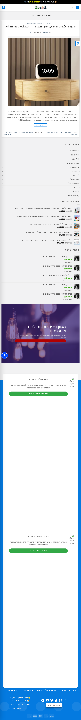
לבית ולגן (76, 175)
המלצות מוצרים (49, 23)
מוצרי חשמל (75, 179)
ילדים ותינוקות (74, 167)
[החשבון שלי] (72, 7)
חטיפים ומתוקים (73, 163)
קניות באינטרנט (31, 23)
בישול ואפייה (75, 151)
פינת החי (76, 192)
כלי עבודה (76, 171)
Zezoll (12, 709)
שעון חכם (9, 132)
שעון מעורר (74, 135)
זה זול (32, 33)
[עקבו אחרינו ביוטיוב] (47, 700)
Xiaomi (30, 132)
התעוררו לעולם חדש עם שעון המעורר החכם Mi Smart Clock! (40, 26)
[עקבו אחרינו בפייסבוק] (65, 700)
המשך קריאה (40, 125)
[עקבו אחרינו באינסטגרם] (60, 700)
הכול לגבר (76, 159)
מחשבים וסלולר (73, 183)
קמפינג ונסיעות (74, 196)
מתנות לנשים (21, 132)
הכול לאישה (75, 155)
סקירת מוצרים (40, 23)
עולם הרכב (75, 187)
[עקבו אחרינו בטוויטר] (51, 700)
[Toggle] (2, 151)
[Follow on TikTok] (56, 700)
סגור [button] (26, 2)
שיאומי (15, 132)
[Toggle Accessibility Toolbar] (4, 355)
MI (27, 132)
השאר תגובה (7, 135)
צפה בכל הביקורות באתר (20, 704)
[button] (77, 7)
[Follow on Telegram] (42, 700)
